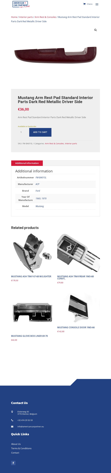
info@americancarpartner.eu (30, 426)
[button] (95, 30)
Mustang (40, 206)
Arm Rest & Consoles (45, 17)
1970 (44, 198)
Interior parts (26, 17)
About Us (16, 444)
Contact (15, 452)
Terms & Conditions (21, 448)
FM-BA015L (41, 177)
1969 (38, 198)
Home (14, 17)
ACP (37, 184)
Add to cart (40, 132)
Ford (38, 190)
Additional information (27, 163)
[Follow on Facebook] (13, 463)
